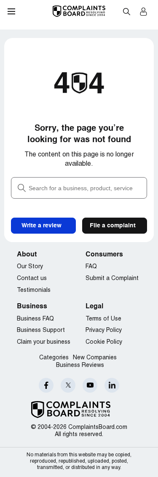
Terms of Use (103, 319)
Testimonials (34, 290)
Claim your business (43, 342)
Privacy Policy (104, 330)
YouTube (90, 385)
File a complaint (113, 226)
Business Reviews (80, 365)
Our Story (30, 266)
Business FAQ (35, 319)
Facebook (46, 385)
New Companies (95, 358)
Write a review (41, 226)
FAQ (91, 266)
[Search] (79, 188)
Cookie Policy (104, 342)
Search (126, 11)
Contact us (32, 278)
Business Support (41, 330)
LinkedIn (111, 385)
